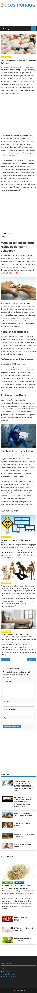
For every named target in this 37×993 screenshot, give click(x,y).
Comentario (8, 682)
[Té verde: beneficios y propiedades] (7, 940)
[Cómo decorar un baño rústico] (7, 825)
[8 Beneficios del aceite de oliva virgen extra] (7, 836)
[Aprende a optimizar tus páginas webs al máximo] (18, 525)
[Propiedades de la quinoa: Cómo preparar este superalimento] (18, 871)
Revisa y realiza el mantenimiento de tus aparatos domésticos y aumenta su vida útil (7, 660)
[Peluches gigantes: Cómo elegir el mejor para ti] (18, 570)
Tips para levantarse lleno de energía (14, 634)
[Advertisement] (19, 14)
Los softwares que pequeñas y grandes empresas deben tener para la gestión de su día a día (23, 786)
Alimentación (7, 882)
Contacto (6, 969)
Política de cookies (9, 974)
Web (5, 718)
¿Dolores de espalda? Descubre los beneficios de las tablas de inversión (32, 660)
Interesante (6, 57)
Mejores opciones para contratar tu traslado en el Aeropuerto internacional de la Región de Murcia (23, 802)
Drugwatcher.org (6, 481)
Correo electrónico (10, 710)
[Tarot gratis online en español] (7, 919)
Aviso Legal (6, 971)
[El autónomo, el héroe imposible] (7, 846)
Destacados (7, 857)
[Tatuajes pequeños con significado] (7, 929)
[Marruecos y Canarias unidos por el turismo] (7, 815)
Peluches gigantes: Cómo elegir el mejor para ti (18, 586)
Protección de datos (9, 976)
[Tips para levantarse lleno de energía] (18, 619)
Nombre (6, 701)
